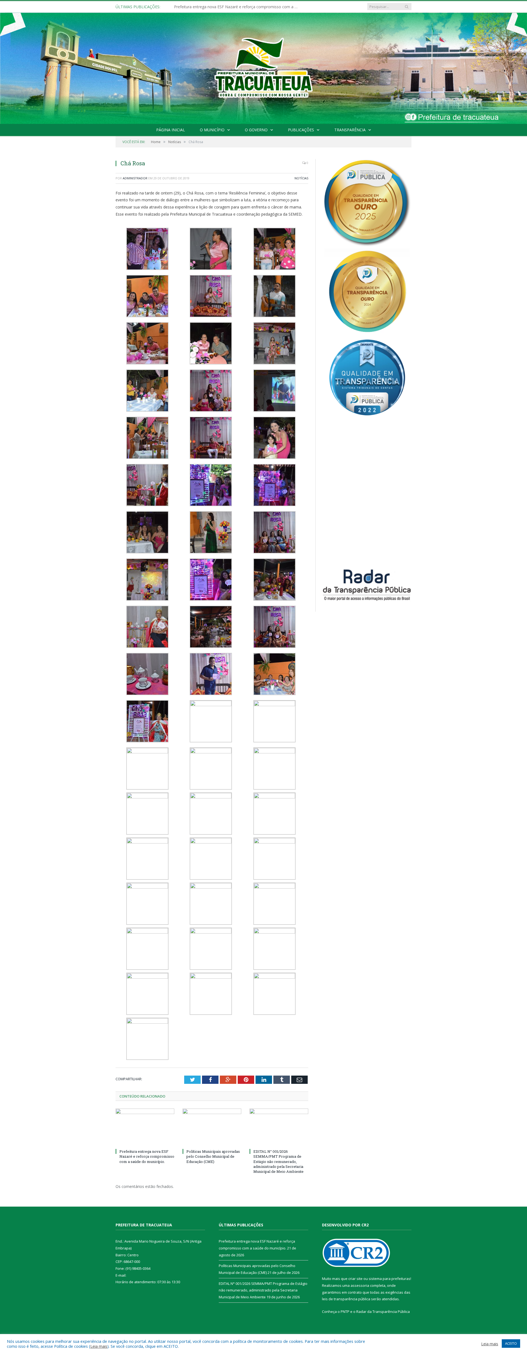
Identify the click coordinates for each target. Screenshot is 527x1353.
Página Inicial (170, 129)
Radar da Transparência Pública (383, 1311)
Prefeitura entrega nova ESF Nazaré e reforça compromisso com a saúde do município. (146, 1156)
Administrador (135, 178)
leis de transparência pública (346, 1298)
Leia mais (98, 1346)
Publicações (301, 129)
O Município (212, 129)
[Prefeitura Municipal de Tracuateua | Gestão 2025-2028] (263, 74)
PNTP (345, 1311)
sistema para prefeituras (389, 1278)
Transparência (350, 129)
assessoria (360, 1285)
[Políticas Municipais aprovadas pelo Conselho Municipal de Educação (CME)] (212, 1128)
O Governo (256, 129)
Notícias (301, 178)
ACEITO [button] (511, 1343)
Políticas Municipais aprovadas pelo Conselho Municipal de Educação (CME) (237, 6)
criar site (355, 1278)
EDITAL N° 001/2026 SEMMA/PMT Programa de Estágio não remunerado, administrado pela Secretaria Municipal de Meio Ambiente (278, 1161)
